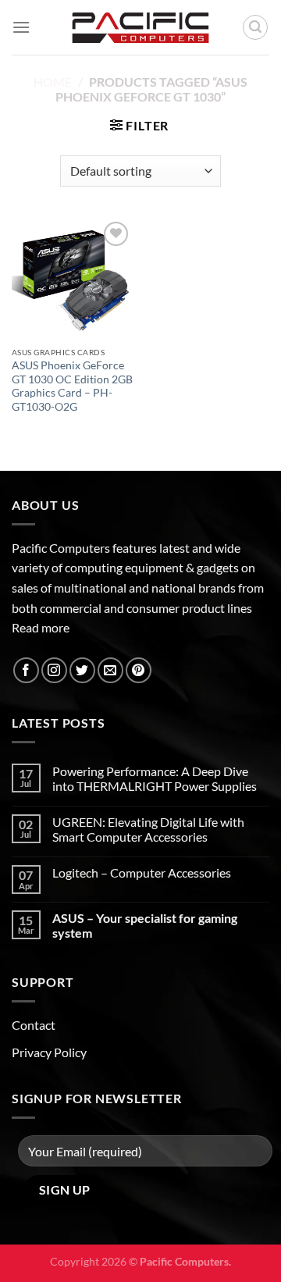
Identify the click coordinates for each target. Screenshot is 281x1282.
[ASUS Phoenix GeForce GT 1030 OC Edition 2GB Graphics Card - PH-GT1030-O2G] (72, 278)
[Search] (255, 27)
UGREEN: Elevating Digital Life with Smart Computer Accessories (148, 829)
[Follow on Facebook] (26, 670)
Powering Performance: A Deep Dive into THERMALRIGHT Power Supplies (154, 778)
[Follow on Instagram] (54, 670)
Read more (40, 627)
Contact (33, 1024)
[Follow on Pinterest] (138, 670)
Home (53, 81)
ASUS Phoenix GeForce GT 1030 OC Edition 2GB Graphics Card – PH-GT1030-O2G (72, 386)
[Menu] (21, 27)
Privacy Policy (49, 1052)
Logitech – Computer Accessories (141, 872)
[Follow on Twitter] (82, 670)
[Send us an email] (110, 670)
